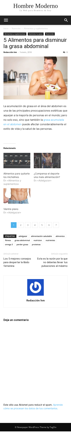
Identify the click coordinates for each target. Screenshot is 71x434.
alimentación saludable (41, 236)
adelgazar (23, 236)
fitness (8, 240)
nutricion (38, 240)
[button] (5, 20)
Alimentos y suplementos (36, 28)
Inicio (5, 28)
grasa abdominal (22, 240)
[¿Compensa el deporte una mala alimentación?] (47, 160)
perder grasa (22, 244)
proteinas (36, 244)
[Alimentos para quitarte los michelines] (16, 160)
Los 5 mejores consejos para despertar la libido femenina (17, 262)
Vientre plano (10, 208)
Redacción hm (10, 52)
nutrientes (50, 240)
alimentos (60, 236)
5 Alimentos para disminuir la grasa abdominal (35, 43)
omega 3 (9, 244)
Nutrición (16, 28)
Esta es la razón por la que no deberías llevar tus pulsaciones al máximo (52, 262)
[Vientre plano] (16, 196)
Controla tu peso (36, 34)
